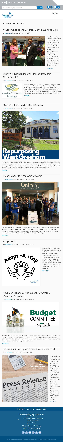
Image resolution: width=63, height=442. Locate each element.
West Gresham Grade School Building (23, 105)
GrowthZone (53, 439)
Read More (50, 68)
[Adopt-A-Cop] (21, 266)
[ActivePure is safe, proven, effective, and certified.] (25, 378)
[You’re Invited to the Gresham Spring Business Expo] (23, 51)
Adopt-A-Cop (10, 241)
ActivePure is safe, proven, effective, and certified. (29, 349)
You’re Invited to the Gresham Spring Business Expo (30, 29)
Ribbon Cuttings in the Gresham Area (22, 176)
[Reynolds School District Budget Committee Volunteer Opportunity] (30, 317)
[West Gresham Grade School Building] (30, 135)
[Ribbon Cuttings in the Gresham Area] (30, 203)
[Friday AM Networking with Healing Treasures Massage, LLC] (12, 90)
